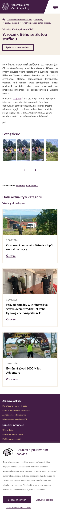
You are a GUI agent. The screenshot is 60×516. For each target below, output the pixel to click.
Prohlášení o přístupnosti (12, 434)
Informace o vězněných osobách (16, 410)
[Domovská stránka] (3, 20)
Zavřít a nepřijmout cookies (18, 507)
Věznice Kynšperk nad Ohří (19, 20)
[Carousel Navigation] (30, 170)
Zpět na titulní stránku (18, 47)
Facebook (20, 186)
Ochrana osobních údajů (32, 476)
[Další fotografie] (34, 170)
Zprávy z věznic (11, 23)
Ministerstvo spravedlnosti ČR (15, 419)
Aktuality (38, 20)
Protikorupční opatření (11, 439)
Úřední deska (7, 430)
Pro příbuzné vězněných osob (14, 406)
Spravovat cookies (44, 500)
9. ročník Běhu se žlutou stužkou (36, 23)
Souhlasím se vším (17, 500)
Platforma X (32, 186)
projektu (17, 98)
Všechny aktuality (12, 203)
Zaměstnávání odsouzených (14, 415)
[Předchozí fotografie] (25, 170)
